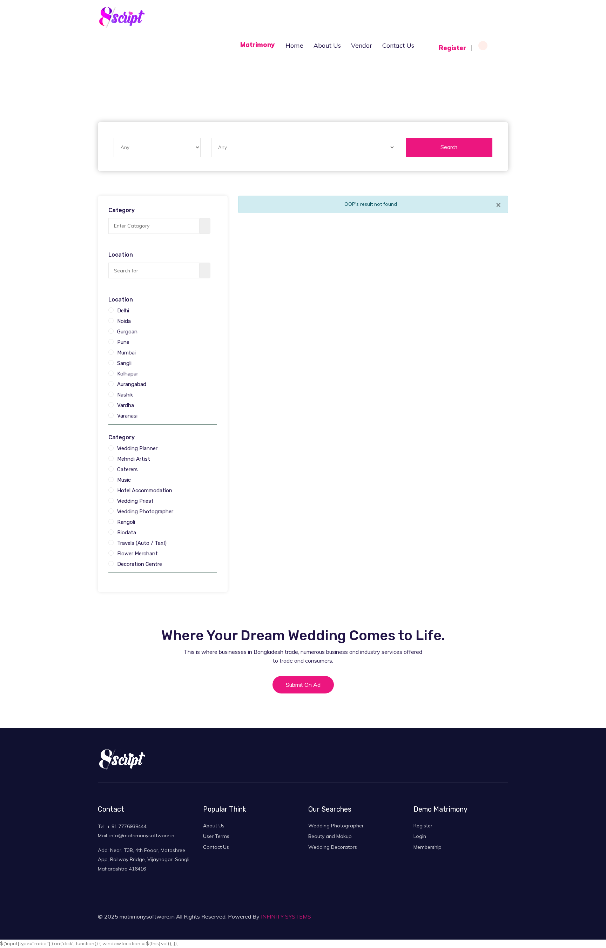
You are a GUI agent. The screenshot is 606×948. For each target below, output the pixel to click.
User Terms (216, 836)
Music (124, 480)
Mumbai (126, 353)
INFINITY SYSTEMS (286, 916)
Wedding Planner (137, 448)
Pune (123, 342)
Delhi (123, 310)
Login (499, 48)
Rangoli (126, 522)
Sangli (124, 363)
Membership (427, 847)
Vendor (361, 45)
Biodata (126, 532)
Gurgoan (127, 332)
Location (120, 254)
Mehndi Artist (133, 459)
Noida (124, 321)
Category (121, 210)
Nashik (125, 395)
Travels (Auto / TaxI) (142, 543)
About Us (213, 825)
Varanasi (127, 416)
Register (452, 48)
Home (294, 45)
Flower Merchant (137, 553)
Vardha (125, 405)
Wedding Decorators (332, 847)
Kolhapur (127, 374)
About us (327, 45)
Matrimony (257, 45)
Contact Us (216, 847)
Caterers (127, 469)
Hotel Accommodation (144, 490)
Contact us (398, 45)
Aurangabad (131, 384)
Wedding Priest (135, 501)
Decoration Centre (139, 564)
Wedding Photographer (145, 511)
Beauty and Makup (330, 836)
